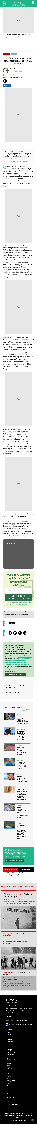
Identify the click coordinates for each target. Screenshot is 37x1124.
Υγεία (8, 1037)
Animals (9, 1076)
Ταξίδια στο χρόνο (12, 1101)
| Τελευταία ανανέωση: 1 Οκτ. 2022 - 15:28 (15, 75)
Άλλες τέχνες (10, 1069)
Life (8, 1078)
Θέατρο (9, 1063)
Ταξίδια (9, 1085)
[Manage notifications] (32, 1120)
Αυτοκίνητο (10, 1082)
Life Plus (10, 1074)
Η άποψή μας (11, 1054)
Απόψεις (10, 1050)
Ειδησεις (6, 54)
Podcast (9, 1045)
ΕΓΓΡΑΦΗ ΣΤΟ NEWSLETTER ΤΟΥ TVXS (18, 597)
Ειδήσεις (10, 1030)
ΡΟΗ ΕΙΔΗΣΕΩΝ (11, 869)
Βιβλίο (8, 1067)
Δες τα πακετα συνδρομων (14, 860)
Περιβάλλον (10, 1041)
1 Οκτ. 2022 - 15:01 (16, 72)
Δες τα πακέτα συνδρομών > (16, 674)
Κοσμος (14, 54)
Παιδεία (9, 1083)
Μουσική (9, 1065)
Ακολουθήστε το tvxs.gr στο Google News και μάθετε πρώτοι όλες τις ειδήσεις (17, 614)
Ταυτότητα (9, 1016)
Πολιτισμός (11, 1059)
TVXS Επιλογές (13, 1105)
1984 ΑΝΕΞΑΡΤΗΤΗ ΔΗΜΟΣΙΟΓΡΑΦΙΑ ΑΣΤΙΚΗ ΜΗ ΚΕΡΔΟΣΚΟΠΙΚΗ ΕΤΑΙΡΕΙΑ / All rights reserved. (18, 1115)
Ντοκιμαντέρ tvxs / (11, 934)
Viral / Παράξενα (11, 1080)
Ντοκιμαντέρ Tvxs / (14, 894)
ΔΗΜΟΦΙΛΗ (26, 869)
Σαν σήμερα (10, 1097)
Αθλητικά (9, 1039)
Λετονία (12, 623)
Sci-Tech (9, 1043)
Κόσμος (9, 1034)
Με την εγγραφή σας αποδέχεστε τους (19, 603)
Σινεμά (9, 1062)
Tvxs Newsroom (16, 69)
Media (8, 1036)
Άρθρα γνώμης (11, 1052)
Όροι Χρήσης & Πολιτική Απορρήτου (17, 1020)
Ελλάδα (9, 1032)
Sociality (23, 1120)
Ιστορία (9, 1093)
